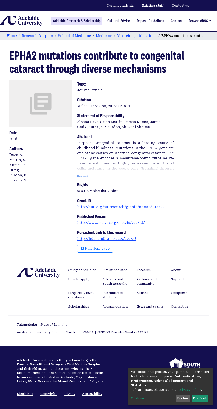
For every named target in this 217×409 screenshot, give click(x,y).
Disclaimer (25, 393)
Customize (139, 398)
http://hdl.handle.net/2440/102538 (106, 239)
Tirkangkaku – (42, 324)
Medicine (104, 36)
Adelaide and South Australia (115, 281)
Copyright (48, 393)
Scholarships (78, 306)
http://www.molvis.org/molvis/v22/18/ (111, 223)
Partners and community (147, 281)
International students (113, 295)
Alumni (142, 293)
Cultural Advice (118, 20)
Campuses (179, 293)
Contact (176, 20)
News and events (150, 306)
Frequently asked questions (82, 295)
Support (177, 279)
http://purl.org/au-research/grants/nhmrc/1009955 (121, 207)
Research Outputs (37, 36)
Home (12, 36)
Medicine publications (136, 36)
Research (144, 270)
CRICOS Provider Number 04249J (122, 332)
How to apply (78, 279)
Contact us (180, 5)
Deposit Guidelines (150, 20)
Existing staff (152, 5)
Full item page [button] (97, 248)
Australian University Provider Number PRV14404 (55, 332)
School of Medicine (74, 36)
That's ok (200, 398)
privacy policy (190, 389)
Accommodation (115, 306)
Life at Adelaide (115, 270)
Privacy (69, 393)
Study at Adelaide (82, 270)
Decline (183, 398)
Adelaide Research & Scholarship (77, 20)
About (176, 270)
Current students (120, 5)
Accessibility (92, 393)
